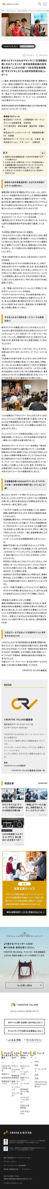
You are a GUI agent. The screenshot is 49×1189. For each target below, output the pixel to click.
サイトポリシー (26, 1169)
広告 (36, 1074)
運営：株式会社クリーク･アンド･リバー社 (17, 1158)
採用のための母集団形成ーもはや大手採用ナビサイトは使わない (24, 158)
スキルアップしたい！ (16, 1055)
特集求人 (5, 1074)
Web (37, 1061)
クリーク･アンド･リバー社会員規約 (15, 1165)
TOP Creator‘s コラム (25, 1055)
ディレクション (16, 1094)
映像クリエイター (24, 1078)
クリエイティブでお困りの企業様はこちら (24, 1030)
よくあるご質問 (14, 1040)
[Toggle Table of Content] (42, 153)
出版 (36, 1078)
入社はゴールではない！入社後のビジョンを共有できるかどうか (24, 171)
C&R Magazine (25, 1112)
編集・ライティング (16, 1082)
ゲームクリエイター (24, 1072)
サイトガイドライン (34, 1040)
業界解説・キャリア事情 (24, 1091)
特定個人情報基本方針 (11, 1169)
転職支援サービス (6, 1082)
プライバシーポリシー (10, 1161)
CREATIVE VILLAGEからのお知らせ (41, 1084)
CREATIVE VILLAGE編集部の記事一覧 (28, 770)
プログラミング (16, 1070)
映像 (36, 1065)
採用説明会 (6, 1077)
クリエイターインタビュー (24, 1099)
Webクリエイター (25, 1067)
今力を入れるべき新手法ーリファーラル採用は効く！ (24, 162)
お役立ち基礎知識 (24, 1106)
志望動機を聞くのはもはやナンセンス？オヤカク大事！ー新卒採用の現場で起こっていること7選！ (24, 166)
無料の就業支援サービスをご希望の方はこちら (24, 912)
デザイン (15, 1066)
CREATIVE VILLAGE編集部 (18, 719)
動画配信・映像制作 (16, 1076)
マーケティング (16, 1088)
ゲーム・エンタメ (40, 1070)
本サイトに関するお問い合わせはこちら (24, 1022)
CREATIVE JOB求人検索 (6, 1068)
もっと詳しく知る (24, 985)
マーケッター (24, 1084)
